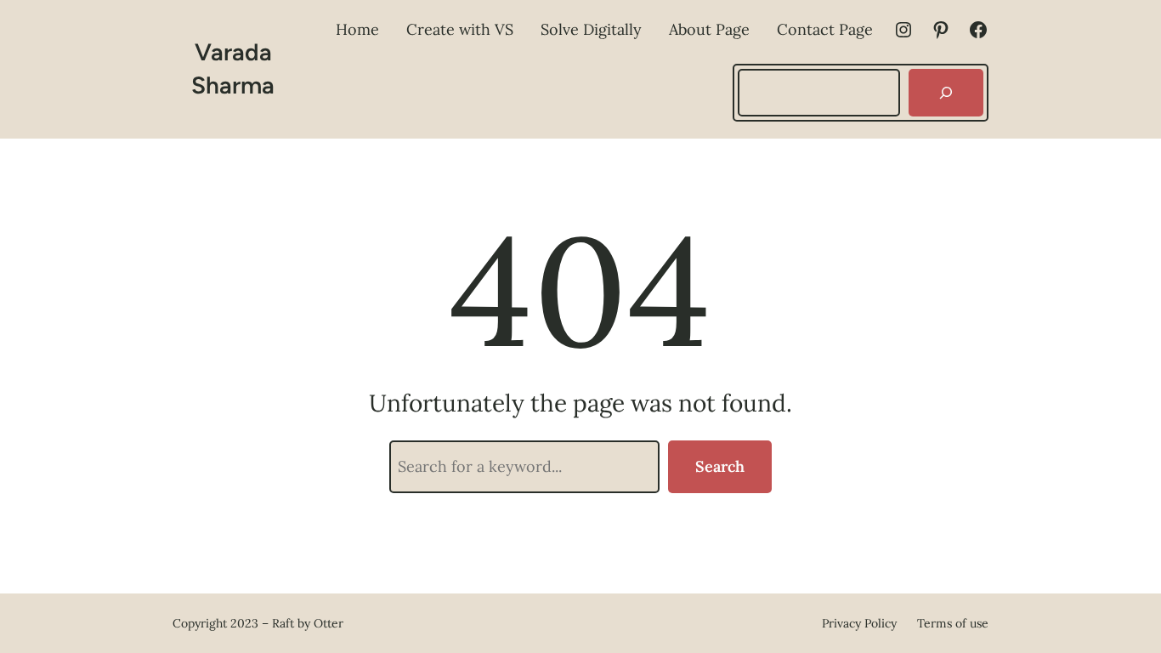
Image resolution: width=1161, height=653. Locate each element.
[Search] (946, 92)
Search (720, 466)
